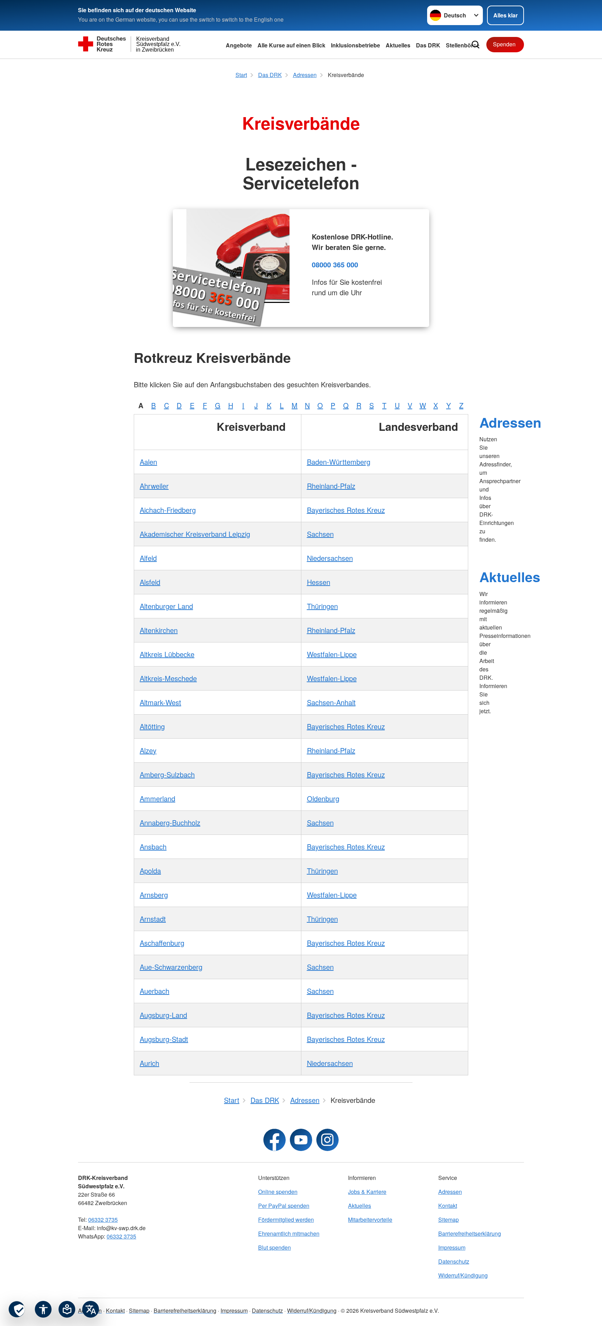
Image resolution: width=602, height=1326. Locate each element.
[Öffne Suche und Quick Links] (475, 44)
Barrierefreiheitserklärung (469, 1233)
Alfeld (148, 558)
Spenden (504, 44)
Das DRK (428, 45)
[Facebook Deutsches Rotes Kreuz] (274, 1140)
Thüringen (322, 606)
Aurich (149, 1063)
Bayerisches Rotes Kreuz (346, 510)
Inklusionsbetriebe (355, 45)
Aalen (148, 462)
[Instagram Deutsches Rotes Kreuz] (327, 1140)
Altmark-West (160, 702)
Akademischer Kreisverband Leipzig (195, 534)
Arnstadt (153, 919)
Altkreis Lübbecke (167, 654)
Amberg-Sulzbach (167, 774)
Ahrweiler (154, 486)
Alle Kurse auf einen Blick (291, 45)
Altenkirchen (159, 630)
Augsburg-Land (163, 1015)
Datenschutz (453, 1261)
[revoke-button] (16, 1309)
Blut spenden (274, 1247)
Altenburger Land (166, 606)
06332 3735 (103, 1220)
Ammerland (157, 798)
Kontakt (447, 1206)
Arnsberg (154, 895)
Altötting (152, 726)
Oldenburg (323, 798)
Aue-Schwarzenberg (171, 967)
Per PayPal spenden (283, 1206)
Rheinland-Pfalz (331, 486)
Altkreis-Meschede (168, 678)
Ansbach (153, 846)
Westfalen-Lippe (332, 654)
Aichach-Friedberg (168, 510)
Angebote (239, 45)
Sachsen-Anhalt (331, 702)
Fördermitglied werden (286, 1220)
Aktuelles (509, 576)
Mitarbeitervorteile (370, 1220)
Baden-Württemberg (338, 462)
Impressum (451, 1247)
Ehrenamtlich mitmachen (288, 1233)
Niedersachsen (330, 558)
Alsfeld (150, 582)
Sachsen (320, 534)
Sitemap (448, 1220)
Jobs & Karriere (367, 1192)
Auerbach (154, 991)
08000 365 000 (335, 264)
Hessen (318, 582)
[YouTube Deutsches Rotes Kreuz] (301, 1140)
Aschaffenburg (162, 943)
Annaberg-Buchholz (170, 822)
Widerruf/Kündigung (463, 1275)
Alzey (148, 750)
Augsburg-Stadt (164, 1039)
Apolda (150, 871)
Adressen (510, 422)
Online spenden (278, 1192)
